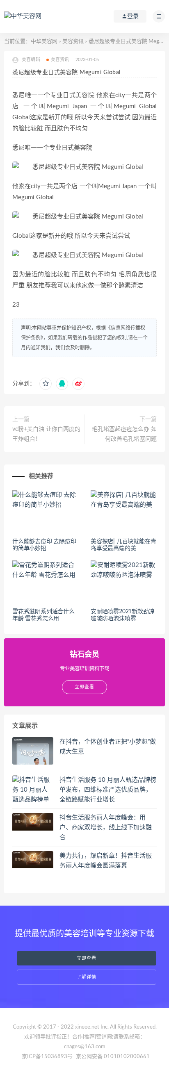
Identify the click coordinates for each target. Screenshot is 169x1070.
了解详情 (86, 977)
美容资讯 (73, 41)
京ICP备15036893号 (47, 1056)
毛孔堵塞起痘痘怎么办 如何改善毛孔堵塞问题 (124, 434)
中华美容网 (44, 41)
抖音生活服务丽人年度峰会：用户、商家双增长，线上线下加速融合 (105, 827)
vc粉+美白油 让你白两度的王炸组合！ (46, 434)
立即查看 (86, 958)
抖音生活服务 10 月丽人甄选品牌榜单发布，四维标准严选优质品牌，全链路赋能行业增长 (107, 790)
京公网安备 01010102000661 (113, 1056)
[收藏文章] (45, 384)
